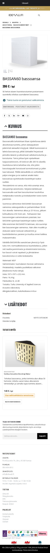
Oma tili (6, 494)
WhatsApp (28, 116)
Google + (18, 116)
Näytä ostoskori (41, 318)
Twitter (9, 116)
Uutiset (5, 522)
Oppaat (6, 519)
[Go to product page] (25, 353)
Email (23, 116)
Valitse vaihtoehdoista (12, 402)
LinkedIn (14, 116)
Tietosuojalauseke (10, 501)
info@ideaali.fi (8, 474)
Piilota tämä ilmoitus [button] (30, 550)
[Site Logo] (16, 15)
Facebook (5, 116)
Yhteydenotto (8, 496)
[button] (39, 15)
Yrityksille (6, 516)
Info (4, 499)
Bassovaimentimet (9, 372)
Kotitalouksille (8, 514)
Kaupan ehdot (8, 504)
